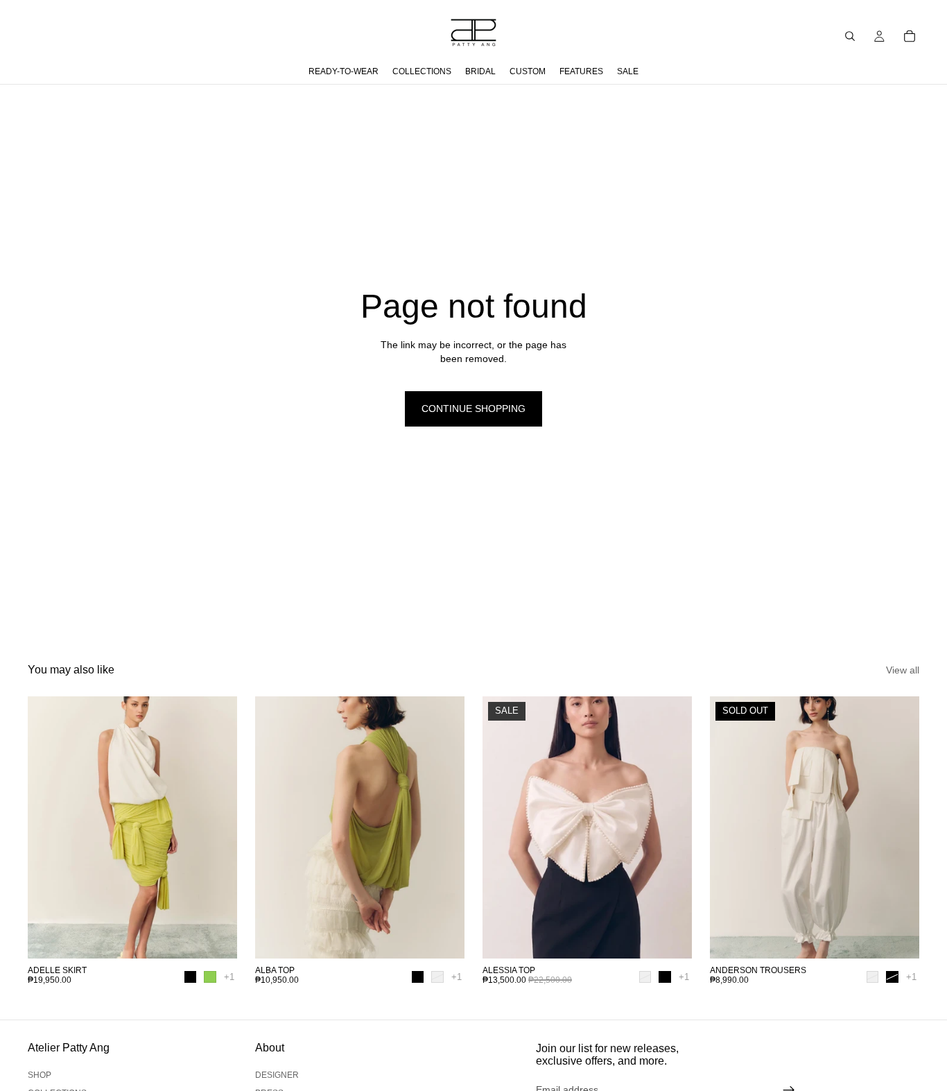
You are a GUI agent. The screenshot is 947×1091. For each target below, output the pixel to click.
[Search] (850, 36)
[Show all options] (229, 976)
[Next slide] (216, 827)
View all (902, 670)
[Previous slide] (48, 827)
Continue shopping (473, 408)
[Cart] (909, 36)
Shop (39, 1075)
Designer (277, 1075)
